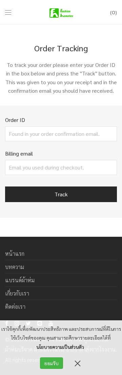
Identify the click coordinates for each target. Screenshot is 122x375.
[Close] (77, 363)
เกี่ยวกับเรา (17, 293)
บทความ (14, 266)
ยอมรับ (51, 363)
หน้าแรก (14, 253)
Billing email (19, 153)
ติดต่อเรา (15, 306)
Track (61, 194)
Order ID (15, 119)
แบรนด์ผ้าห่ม (20, 280)
